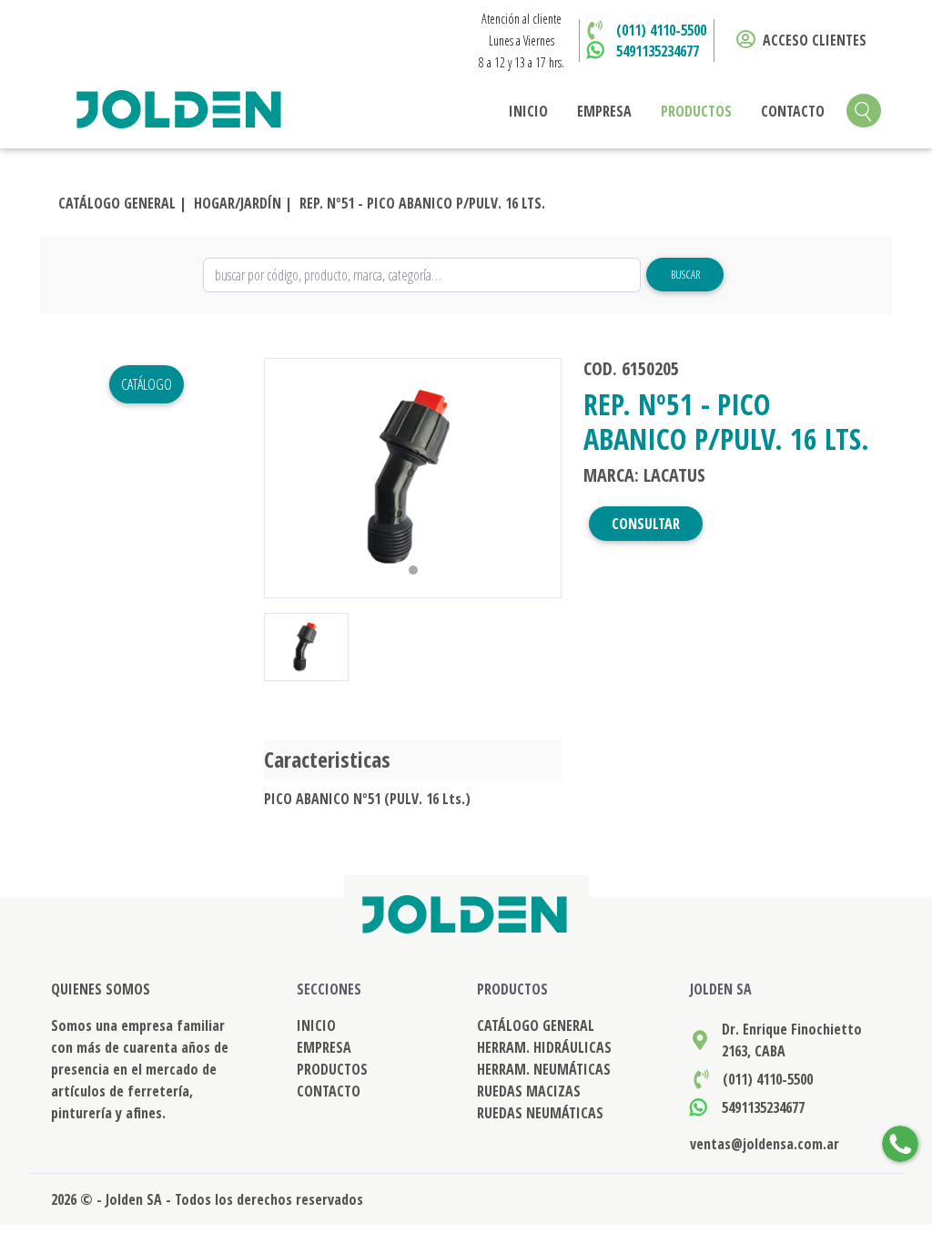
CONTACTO (793, 111)
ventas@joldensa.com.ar (764, 1144)
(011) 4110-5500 (661, 30)
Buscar (685, 274)
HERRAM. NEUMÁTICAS (544, 1069)
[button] (286, 478)
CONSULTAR (646, 524)
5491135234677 (657, 51)
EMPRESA (604, 111)
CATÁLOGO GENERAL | (122, 203)
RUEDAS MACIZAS (529, 1091)
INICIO (528, 111)
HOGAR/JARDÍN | (243, 203)
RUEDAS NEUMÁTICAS (540, 1113)
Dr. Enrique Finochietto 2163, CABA (792, 1040)
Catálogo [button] (146, 384)
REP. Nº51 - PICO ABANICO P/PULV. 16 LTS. (422, 203)
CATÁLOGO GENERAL (535, 1025)
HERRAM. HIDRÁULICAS (544, 1047)
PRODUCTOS (696, 111)
